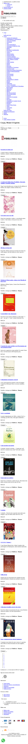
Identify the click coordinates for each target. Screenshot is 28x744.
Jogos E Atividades (11, 84)
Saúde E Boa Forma (11, 105)
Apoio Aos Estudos (11, 40)
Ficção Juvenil (10, 75)
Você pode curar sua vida (7, 215)
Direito (8, 64)
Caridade (3, 510)
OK (8, 28)
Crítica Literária (10, 62)
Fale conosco (7, 694)
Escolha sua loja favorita (6, 23)
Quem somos (7, 683)
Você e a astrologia (5, 413)
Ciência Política (10, 54)
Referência (9, 102)
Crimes (8, 60)
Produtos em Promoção (9, 111)
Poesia (8, 98)
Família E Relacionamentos (13, 71)
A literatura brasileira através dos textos (11, 607)
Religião (9, 103)
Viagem (8, 109)
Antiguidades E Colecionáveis (14, 39)
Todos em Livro (7, 35)
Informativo (6, 714)
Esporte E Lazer (10, 68)
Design (8, 63)
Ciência (8, 52)
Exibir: (2, 129)
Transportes (9, 107)
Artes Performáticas (11, 44)
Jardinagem (9, 83)
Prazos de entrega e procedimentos (12, 684)
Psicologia (9, 99)
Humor (8, 82)
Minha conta (6, 710)
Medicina (9, 90)
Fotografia (9, 78)
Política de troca (7, 688)
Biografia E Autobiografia (13, 50)
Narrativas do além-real (7, 149)
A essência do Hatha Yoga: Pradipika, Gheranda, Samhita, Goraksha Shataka (13, 182)
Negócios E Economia (12, 97)
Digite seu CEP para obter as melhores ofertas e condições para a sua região (12, 26)
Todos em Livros (8, 110)
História (8, 80)
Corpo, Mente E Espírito (12, 59)
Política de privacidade (9, 687)
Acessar (8, 5)
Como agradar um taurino (7, 445)
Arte (8, 43)
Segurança (6, 686)
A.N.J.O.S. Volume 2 (6, 542)
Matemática (9, 89)
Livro (5, 32)
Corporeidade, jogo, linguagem (8, 313)
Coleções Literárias (11, 56)
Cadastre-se (9, 4)
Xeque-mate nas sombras (7, 477)
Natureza (9, 95)
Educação (9, 66)
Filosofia (9, 76)
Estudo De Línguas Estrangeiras (14, 70)
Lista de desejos (7, 713)
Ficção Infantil (10, 74)
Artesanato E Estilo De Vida (13, 46)
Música (8, 91)
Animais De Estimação (12, 38)
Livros (5, 36)
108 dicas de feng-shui (6, 247)
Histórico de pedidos (8, 711)
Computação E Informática (13, 58)
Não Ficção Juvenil (11, 94)
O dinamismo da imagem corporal (9, 379)
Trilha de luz (4, 574)
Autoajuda (9, 47)
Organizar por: (4, 128)
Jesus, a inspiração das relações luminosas (11, 639)
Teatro (8, 106)
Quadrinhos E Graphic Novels (14, 101)
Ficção (8, 72)
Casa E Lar (9, 51)
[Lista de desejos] (6, 195)
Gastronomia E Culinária (12, 79)
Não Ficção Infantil (11, 93)
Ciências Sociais (10, 55)
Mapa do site (7, 696)
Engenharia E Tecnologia (13, 67)
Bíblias (8, 48)
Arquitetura (9, 42)
